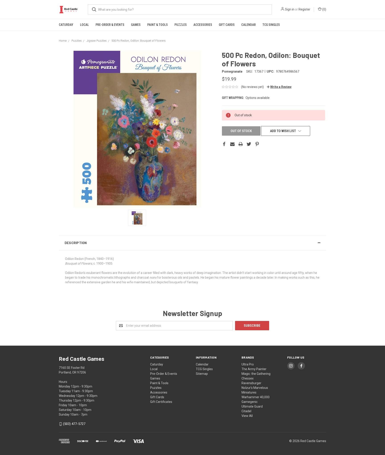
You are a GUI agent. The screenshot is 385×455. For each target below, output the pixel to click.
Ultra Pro (248, 364)
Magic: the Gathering (256, 373)
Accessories (202, 25)
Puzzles (180, 25)
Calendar (248, 25)
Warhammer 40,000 (256, 397)
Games (136, 25)
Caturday (66, 25)
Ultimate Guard (252, 406)
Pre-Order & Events (110, 25)
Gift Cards (227, 25)
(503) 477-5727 (74, 424)
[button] (192, 242)
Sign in (289, 9)
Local (84, 25)
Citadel (246, 411)
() (324, 9)
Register (304, 9)
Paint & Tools (157, 25)
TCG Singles (271, 25)
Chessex (248, 378)
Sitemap (202, 373)
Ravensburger (251, 383)
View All (247, 416)
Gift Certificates (161, 402)
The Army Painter (254, 369)
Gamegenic (250, 402)
